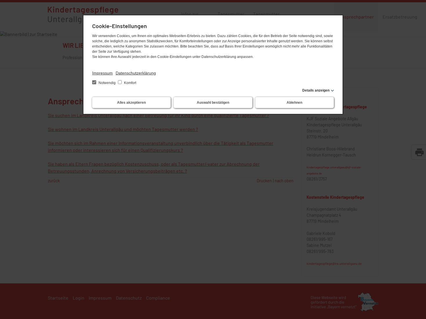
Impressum (102, 73)
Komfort (129, 83)
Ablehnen (294, 103)
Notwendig (107, 83)
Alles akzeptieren (131, 103)
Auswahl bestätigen (213, 103)
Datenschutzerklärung (136, 73)
